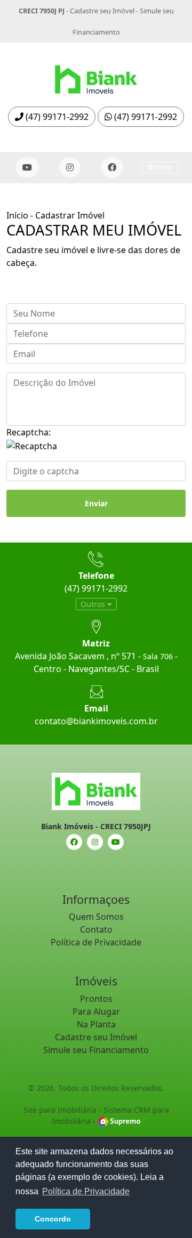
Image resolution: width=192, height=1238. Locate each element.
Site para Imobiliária (60, 1110)
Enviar (96, 503)
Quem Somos (96, 917)
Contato (96, 929)
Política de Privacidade (96, 942)
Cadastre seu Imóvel (102, 10)
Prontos (96, 999)
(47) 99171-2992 (56, 117)
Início (17, 215)
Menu (163, 167)
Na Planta (96, 1024)
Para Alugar (96, 1011)
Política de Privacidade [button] (86, 1191)
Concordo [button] (53, 1219)
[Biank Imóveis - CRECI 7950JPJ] (96, 76)
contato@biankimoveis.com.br (96, 721)
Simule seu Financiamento (96, 1050)
